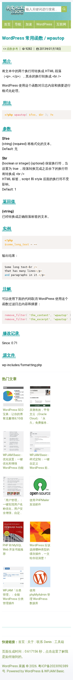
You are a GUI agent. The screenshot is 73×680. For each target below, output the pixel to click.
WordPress (44, 24)
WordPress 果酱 (13, 666)
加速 (29, 24)
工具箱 (59, 642)
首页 (7, 24)
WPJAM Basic (54, 671)
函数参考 (12, 48)
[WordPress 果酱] (17, 14)
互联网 (61, 24)
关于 (30, 642)
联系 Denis (44, 642)
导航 (18, 24)
